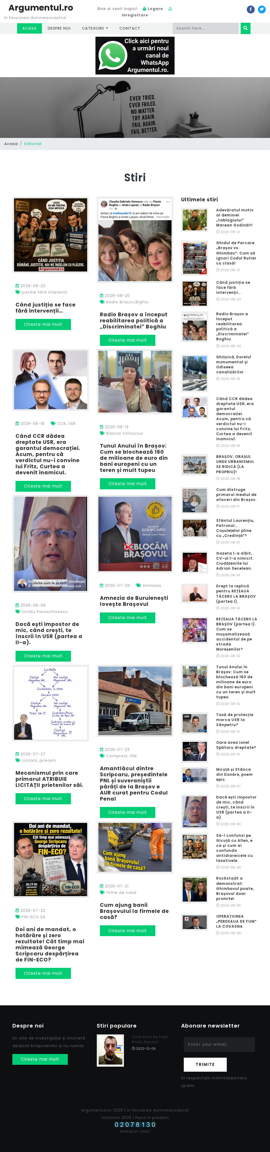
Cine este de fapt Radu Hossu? (150, 1039)
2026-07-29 (117, 585)
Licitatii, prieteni (38, 760)
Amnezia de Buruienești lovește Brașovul (134, 601)
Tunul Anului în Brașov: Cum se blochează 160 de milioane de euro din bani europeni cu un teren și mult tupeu (134, 458)
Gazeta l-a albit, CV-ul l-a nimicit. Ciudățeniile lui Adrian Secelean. (235, 561)
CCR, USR (66, 423)
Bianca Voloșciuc (124, 433)
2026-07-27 (32, 754)
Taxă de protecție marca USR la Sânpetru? (234, 719)
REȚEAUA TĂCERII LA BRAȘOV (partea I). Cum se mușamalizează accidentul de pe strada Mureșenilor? (236, 634)
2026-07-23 (117, 749)
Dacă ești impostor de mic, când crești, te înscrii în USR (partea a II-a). (49, 633)
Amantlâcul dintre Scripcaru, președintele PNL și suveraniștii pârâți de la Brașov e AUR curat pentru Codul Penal (134, 783)
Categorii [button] (93, 28)
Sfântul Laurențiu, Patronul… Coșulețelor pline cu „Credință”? (235, 528)
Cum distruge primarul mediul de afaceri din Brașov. (236, 494)
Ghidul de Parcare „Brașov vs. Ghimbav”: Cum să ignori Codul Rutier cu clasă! (236, 253)
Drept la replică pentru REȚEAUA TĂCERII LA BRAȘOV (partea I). (236, 594)
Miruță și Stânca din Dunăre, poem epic (234, 774)
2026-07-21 (116, 886)
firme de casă (121, 892)
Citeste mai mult (43, 324)
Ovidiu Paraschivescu (44, 611)
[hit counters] (135, 1124)
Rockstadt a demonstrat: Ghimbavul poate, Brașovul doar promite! (235, 888)
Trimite (205, 1064)
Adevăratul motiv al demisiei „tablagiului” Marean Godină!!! (235, 218)
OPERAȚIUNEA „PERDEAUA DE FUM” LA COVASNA (236, 921)
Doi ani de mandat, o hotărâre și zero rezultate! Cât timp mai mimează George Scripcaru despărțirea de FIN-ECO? (50, 944)
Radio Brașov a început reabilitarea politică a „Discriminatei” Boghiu (134, 320)
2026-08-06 (32, 605)
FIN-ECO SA (33, 916)
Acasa (32, 28)
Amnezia (151, 585)
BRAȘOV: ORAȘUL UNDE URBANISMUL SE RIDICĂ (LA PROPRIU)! (235, 464)
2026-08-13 (116, 427)
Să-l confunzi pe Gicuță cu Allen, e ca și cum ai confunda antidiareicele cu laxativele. (234, 848)
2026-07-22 (32, 910)
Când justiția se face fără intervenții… (46, 307)
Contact (129, 28)
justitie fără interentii (44, 292)
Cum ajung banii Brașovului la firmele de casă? (134, 911)
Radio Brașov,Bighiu (126, 302)
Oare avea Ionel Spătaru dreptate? (236, 745)
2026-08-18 (32, 423)
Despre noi (59, 28)
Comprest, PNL (121, 756)
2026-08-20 (32, 286)
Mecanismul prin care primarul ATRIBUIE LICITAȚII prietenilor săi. (49, 779)
